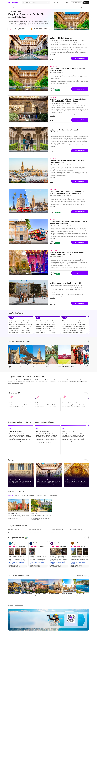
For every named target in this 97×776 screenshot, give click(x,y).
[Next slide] (88, 313)
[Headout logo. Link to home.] (13, 3)
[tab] (11, 496)
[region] (28, 47)
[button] (12, 7)
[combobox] (36, 2)
